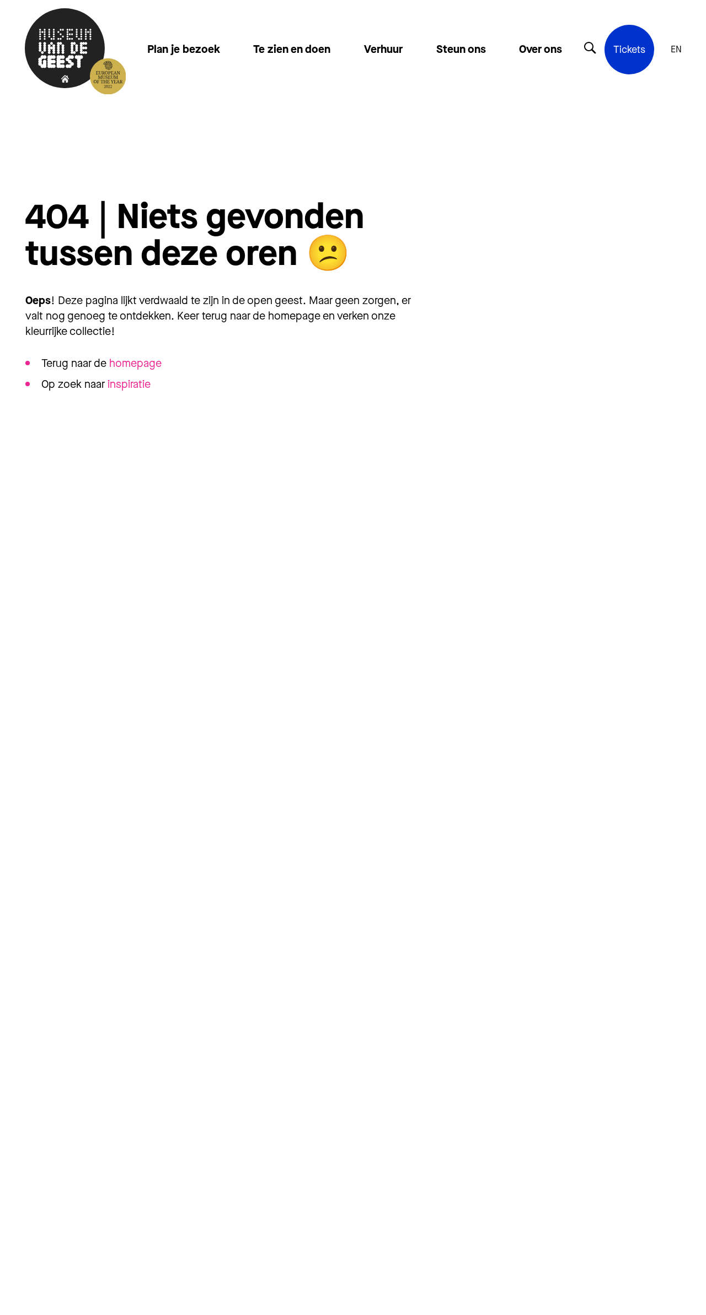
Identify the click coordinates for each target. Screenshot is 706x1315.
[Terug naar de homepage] (65, 49)
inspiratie (129, 384)
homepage (135, 363)
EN (676, 50)
